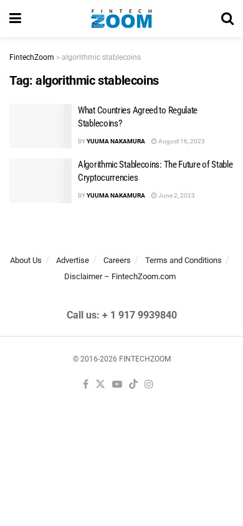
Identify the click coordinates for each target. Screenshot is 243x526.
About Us (26, 260)
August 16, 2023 (181, 141)
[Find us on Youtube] (117, 385)
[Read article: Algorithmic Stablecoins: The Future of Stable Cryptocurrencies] (40, 180)
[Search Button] (227, 18)
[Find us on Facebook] (85, 385)
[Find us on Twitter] (100, 385)
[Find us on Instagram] (149, 385)
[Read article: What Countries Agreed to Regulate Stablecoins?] (40, 126)
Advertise (72, 260)
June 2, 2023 (176, 195)
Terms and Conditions (183, 260)
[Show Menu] (15, 18)
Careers (117, 260)
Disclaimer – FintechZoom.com (120, 276)
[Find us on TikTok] (133, 385)
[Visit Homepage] (121, 18)
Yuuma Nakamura (116, 141)
